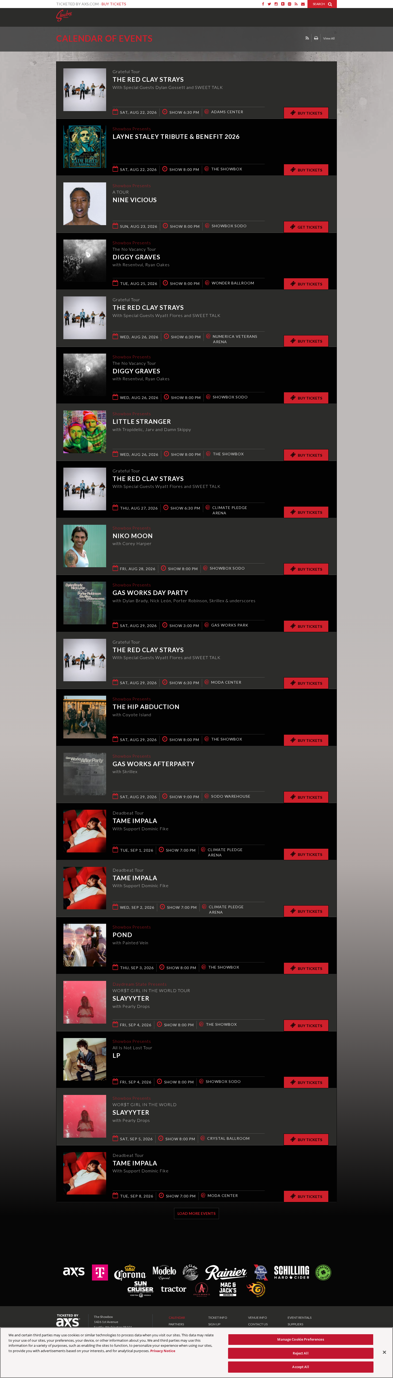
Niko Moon (133, 535)
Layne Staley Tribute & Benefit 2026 (176, 136)
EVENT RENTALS (299, 1318)
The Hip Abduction (146, 706)
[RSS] (296, 4)
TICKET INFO (217, 1318)
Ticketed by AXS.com (191, 39)
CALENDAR (177, 1318)
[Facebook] (263, 4)
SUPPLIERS (295, 1324)
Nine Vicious (135, 199)
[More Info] (84, 109)
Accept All (300, 1366)
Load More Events (196, 1213)
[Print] (316, 38)
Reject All (300, 1353)
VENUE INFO (257, 1318)
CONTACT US (258, 1324)
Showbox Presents (64, 16)
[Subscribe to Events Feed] (307, 38)
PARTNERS (176, 1324)
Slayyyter (131, 998)
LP (117, 1055)
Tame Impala (135, 820)
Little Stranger (142, 421)
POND (122, 934)
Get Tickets (310, 227)
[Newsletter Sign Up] (303, 4)
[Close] (384, 1352)
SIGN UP (214, 1324)
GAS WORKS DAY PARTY (150, 592)
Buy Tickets (114, 4)
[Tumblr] (282, 4)
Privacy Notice (162, 1350)
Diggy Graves (136, 257)
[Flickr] (289, 4)
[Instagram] (276, 4)
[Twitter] (269, 4)
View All (329, 38)
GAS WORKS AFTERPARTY (154, 764)
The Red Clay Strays (148, 79)
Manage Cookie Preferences (300, 1339)
